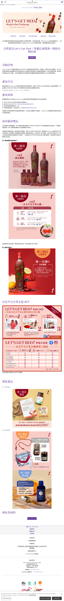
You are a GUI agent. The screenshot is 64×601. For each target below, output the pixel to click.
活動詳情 (13, 36)
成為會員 (32, 533)
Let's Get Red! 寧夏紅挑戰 (10, 4)
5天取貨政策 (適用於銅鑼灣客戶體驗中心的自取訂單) (32, 546)
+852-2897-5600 (34, 569)
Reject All (56, 598)
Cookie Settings (6, 598)
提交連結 (32, 57)
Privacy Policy (32, 595)
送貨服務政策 (32, 540)
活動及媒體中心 (2, 4)
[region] (32, 596)
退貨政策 (32, 543)
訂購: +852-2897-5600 (32, 526)
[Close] (61, 594)
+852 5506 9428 (37, 572)
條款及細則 (52, 36)
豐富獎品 (43, 36)
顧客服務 (32, 548)
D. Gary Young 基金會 (32, 554)
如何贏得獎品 (33, 36)
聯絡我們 (32, 529)
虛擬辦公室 (32, 531)
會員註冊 (32, 537)
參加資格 (22, 36)
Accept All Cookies (45, 598)
